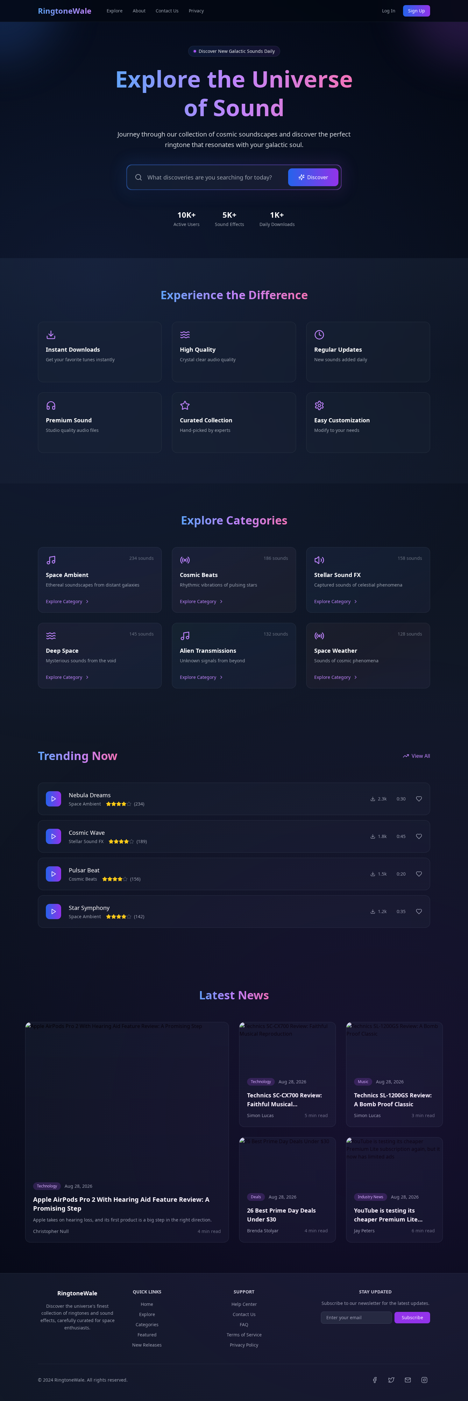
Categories (147, 1324)
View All (421, 755)
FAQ (244, 1324)
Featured (147, 1335)
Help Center (244, 1304)
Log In (388, 11)
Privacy (196, 11)
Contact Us (167, 11)
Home (147, 1304)
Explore (115, 11)
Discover (317, 177)
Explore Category (64, 601)
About (139, 11)
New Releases (147, 1345)
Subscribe (412, 1317)
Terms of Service (244, 1335)
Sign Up (416, 11)
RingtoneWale (64, 11)
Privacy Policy (244, 1345)
